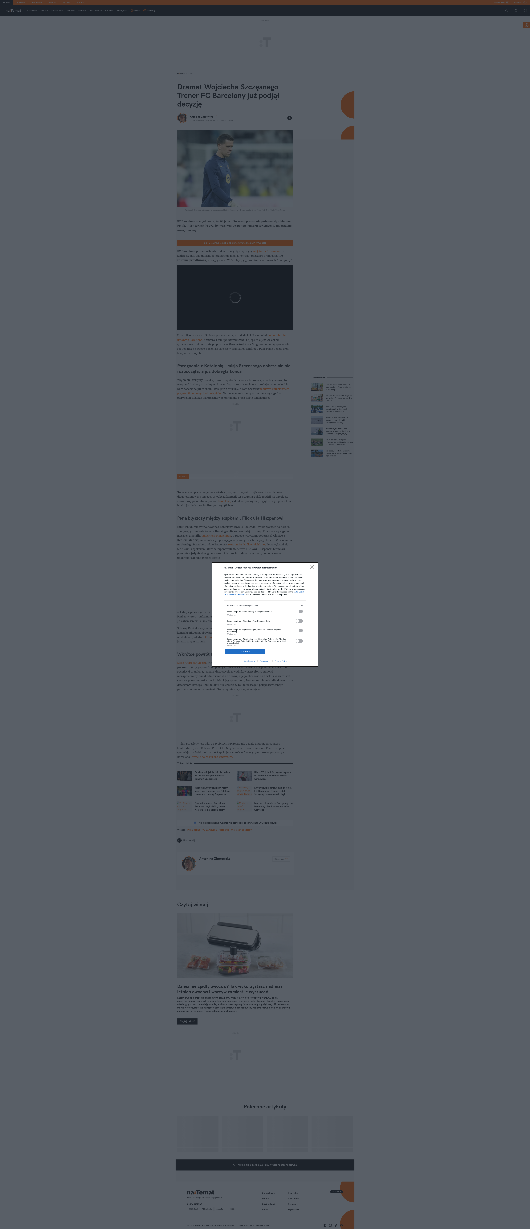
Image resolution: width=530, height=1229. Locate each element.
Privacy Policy (281, 661)
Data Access (265, 661)
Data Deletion (249, 661)
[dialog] (265, 614)
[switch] (299, 611)
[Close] (312, 568)
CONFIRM (245, 651)
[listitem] (265, 605)
